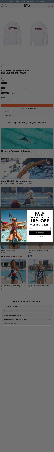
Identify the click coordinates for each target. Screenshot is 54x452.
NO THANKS (40, 236)
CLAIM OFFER (40, 233)
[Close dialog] (51, 211)
